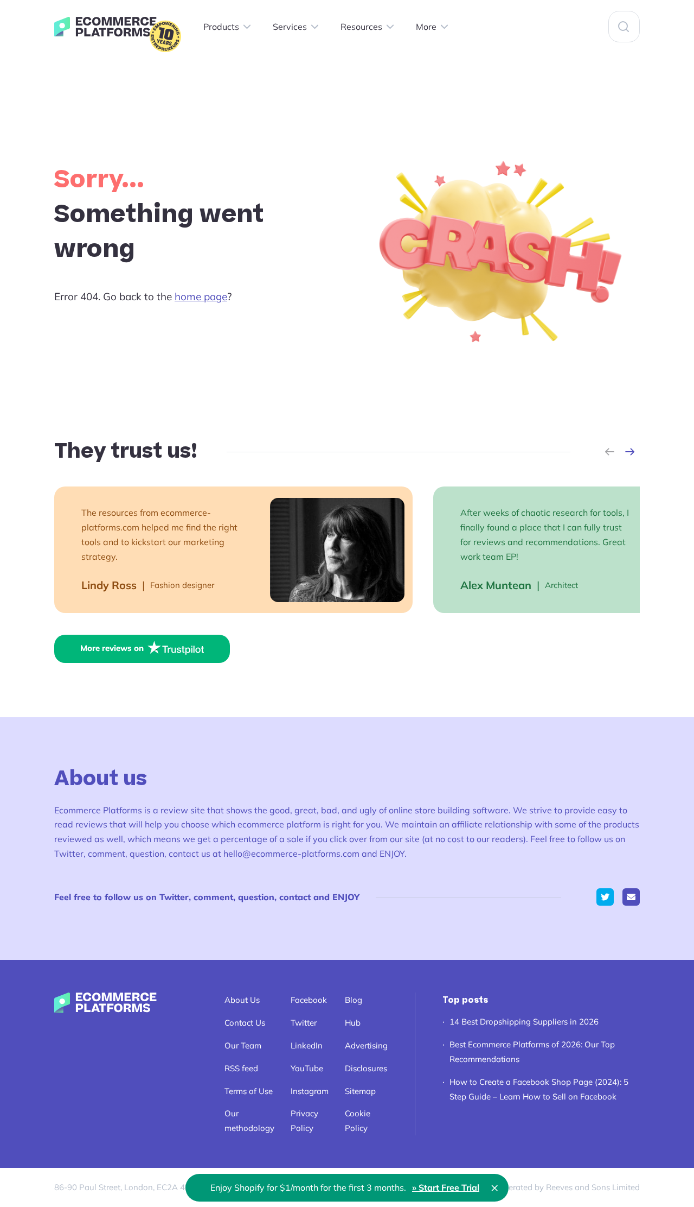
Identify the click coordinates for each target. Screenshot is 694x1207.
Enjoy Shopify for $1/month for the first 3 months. (344, 1187)
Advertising (366, 1045)
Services (290, 26)
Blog (353, 1000)
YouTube (307, 1068)
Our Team (242, 1045)
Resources (361, 26)
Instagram (310, 1091)
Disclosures (366, 1068)
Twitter (304, 1023)
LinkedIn (307, 1045)
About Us (242, 1000)
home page (201, 296)
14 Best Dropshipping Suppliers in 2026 (524, 1021)
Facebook (309, 1000)
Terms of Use (248, 1091)
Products (221, 26)
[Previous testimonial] (610, 452)
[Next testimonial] (630, 452)
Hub (353, 1023)
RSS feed (241, 1068)
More (426, 26)
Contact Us (244, 1023)
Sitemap (360, 1091)
